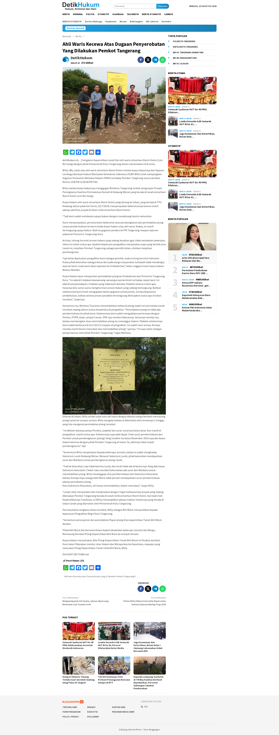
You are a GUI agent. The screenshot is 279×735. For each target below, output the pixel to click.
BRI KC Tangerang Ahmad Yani (188, 52)
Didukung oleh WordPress (130, 729)
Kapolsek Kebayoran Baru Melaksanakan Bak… (196, 297)
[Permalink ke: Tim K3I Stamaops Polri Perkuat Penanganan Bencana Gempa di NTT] (114, 665)
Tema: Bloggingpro (151, 729)
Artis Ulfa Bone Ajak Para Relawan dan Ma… (195, 259)
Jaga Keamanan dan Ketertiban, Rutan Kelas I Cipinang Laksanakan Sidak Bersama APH (148, 646)
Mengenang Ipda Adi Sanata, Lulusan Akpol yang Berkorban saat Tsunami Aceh (85, 601)
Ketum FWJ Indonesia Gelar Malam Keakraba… (197, 309)
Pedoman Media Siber (123, 711)
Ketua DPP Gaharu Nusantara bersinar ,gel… (196, 284)
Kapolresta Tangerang (185, 46)
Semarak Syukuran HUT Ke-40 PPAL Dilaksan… (187, 111)
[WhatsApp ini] (162, 60)
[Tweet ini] (148, 60)
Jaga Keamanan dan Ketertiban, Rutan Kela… (197, 135)
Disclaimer (93, 716)
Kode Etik (92, 711)
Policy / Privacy (70, 716)
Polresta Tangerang (184, 41)
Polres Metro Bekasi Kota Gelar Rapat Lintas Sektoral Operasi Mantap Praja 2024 (144, 601)
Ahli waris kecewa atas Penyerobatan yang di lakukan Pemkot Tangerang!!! (100, 576)
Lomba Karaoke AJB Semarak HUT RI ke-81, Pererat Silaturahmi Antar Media (113, 645)
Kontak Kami (118, 707)
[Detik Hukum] (80, 6)
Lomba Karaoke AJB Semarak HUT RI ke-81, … (195, 123)
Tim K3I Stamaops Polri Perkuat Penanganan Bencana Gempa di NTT (114, 679)
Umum (177, 107)
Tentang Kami (69, 707)
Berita (171, 107)
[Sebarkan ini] (141, 60)
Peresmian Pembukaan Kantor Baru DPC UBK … (195, 272)
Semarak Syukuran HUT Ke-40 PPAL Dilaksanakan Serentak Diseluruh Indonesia (77, 645)
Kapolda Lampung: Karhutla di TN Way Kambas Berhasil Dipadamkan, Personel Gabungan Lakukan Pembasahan (148, 682)
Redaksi (91, 707)
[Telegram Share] (155, 60)
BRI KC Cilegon (180, 63)
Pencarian (162, 6)
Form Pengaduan (71, 711)
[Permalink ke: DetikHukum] (65, 59)
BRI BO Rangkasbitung (185, 58)
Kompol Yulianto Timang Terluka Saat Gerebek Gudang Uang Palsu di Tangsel (78, 679)
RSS (146, 706)
